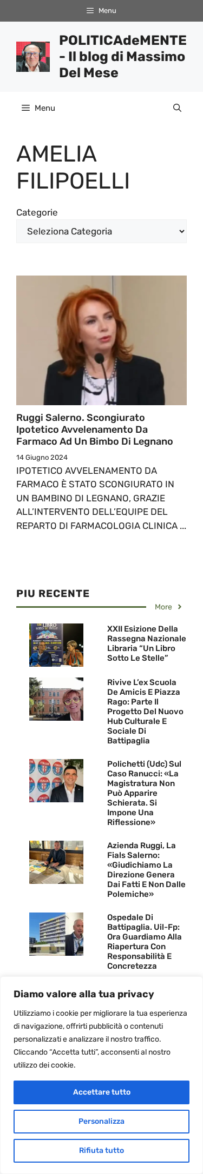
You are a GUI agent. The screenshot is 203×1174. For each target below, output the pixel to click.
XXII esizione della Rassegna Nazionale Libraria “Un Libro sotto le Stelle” (146, 643)
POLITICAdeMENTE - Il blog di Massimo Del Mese (123, 56)
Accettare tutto (101, 1092)
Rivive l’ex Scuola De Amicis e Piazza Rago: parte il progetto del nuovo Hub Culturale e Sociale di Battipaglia (145, 711)
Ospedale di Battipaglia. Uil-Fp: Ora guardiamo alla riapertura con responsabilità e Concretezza (144, 942)
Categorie (37, 212)
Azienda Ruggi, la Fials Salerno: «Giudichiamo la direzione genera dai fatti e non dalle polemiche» (146, 870)
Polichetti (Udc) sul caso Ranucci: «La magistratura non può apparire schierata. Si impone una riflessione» (144, 793)
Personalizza (101, 1121)
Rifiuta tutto (101, 1150)
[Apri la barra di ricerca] (177, 108)
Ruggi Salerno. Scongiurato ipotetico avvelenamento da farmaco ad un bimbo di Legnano (94, 429)
